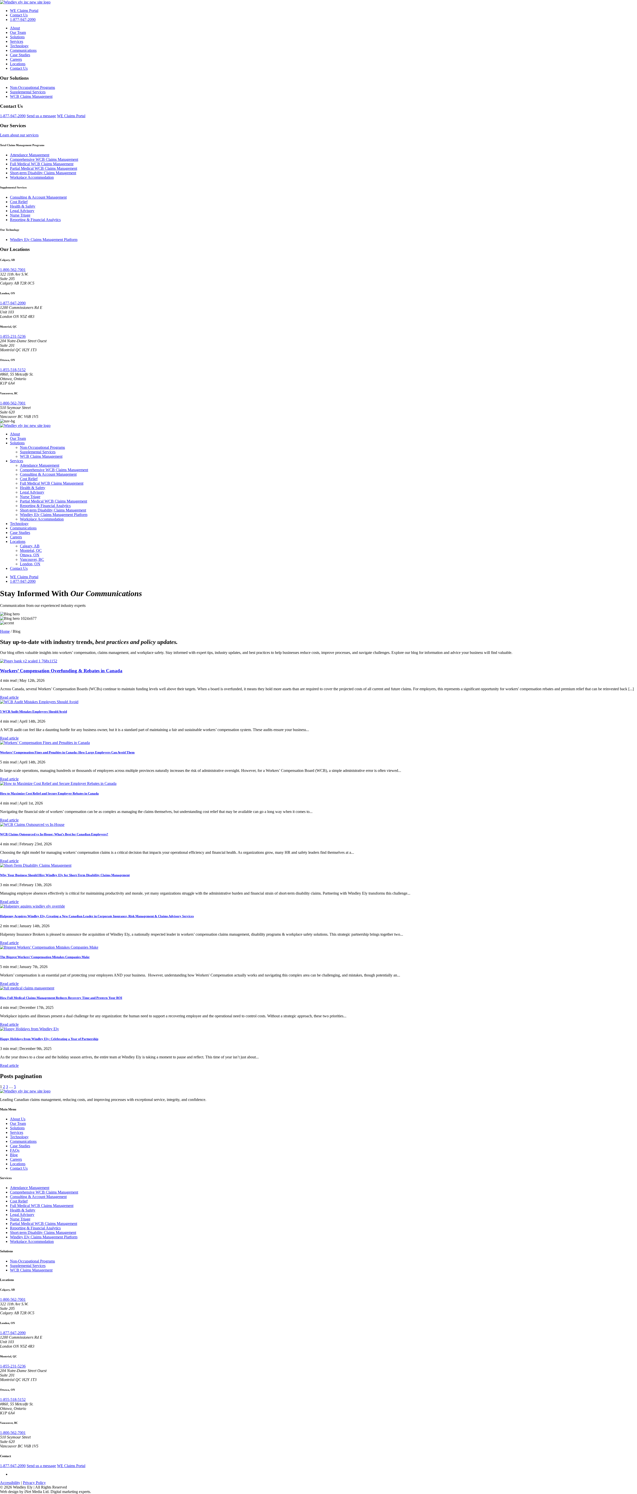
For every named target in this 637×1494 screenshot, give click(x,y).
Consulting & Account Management (38, 197)
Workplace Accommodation (32, 177)
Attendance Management (29, 155)
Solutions (17, 37)
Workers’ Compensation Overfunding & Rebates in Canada (61, 670)
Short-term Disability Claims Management (43, 173)
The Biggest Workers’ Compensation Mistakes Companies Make (45, 957)
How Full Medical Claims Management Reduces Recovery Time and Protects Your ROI (61, 998)
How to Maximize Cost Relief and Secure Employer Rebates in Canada (49, 793)
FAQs (14, 1150)
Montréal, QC (31, 550)
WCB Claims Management (31, 96)
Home (5, 631)
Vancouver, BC (32, 559)
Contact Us (19, 15)
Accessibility (10, 1483)
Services (16, 41)
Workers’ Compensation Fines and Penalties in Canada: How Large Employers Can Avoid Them (67, 752)
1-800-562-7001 (13, 270)
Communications (23, 50)
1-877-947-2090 (23, 19)
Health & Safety (22, 206)
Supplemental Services (28, 92)
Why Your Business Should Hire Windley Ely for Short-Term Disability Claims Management (65, 875)
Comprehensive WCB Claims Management (44, 159)
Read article (9, 697)
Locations (17, 64)
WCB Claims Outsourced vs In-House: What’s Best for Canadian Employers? (54, 834)
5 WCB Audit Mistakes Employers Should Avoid (33, 711)
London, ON (30, 564)
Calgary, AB (30, 546)
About (15, 28)
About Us (17, 1119)
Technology (19, 46)
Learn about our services (19, 135)
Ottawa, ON (29, 555)
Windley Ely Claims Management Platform (43, 239)
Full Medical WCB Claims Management (41, 164)
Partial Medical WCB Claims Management (43, 168)
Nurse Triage (20, 215)
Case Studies (20, 55)
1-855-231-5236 (13, 336)
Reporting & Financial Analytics (35, 220)
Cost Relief (19, 202)
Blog (14, 1155)
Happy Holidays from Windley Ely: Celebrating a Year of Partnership (49, 1039)
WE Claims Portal (24, 10)
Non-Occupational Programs (32, 87)
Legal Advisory (22, 211)
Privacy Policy (34, 1483)
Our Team (18, 32)
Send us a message (41, 116)
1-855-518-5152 (13, 370)
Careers (16, 59)
